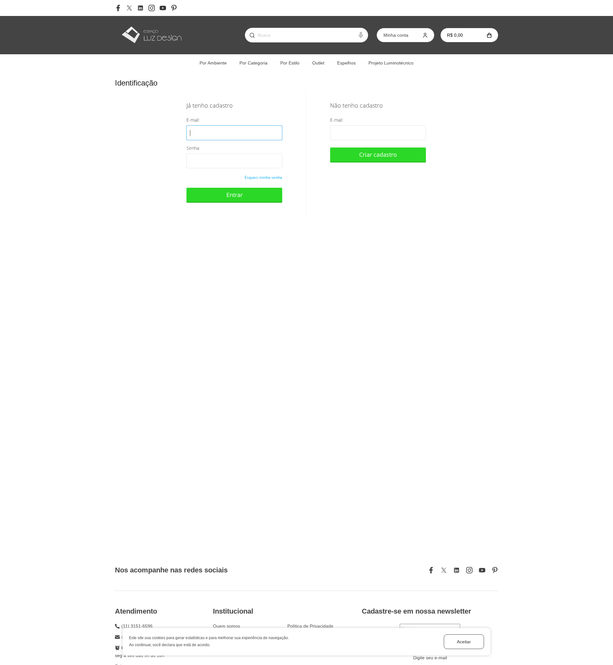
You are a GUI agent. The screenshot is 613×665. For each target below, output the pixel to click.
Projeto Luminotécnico (390, 62)
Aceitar (464, 641)
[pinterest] (174, 8)
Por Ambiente (213, 62)
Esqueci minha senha (263, 177)
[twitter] (129, 8)
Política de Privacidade (310, 626)
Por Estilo (289, 62)
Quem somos (226, 626)
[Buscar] (249, 35)
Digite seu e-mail (430, 657)
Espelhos (346, 62)
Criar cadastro (378, 154)
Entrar (234, 195)
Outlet (318, 62)
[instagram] (151, 8)
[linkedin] (140, 8)
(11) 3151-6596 (137, 626)
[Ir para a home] (151, 35)
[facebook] (118, 8)
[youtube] (163, 8)
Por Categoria (253, 62)
